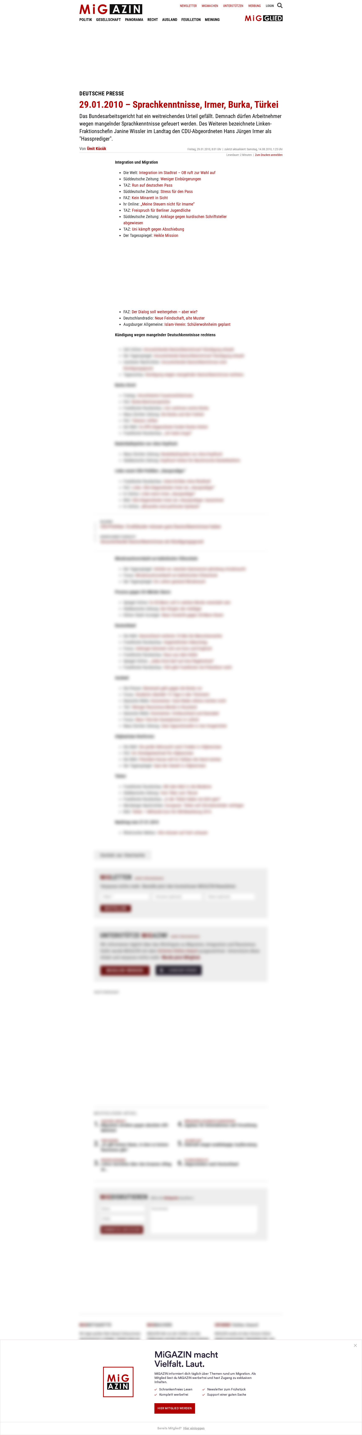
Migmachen (210, 6)
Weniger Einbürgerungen (180, 178)
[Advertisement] (181, 56)
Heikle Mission (166, 235)
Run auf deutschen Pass (152, 185)
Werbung (254, 6)
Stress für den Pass (176, 191)
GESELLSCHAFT (108, 19)
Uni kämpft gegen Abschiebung (158, 229)
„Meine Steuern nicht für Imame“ (168, 204)
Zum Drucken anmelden (269, 155)
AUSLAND (169, 19)
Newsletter (188, 6)
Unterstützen (233, 6)
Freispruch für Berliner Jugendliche (161, 210)
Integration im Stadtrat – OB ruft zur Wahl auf (177, 172)
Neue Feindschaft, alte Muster (180, 318)
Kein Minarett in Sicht (150, 197)
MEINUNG (212, 19)
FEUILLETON (191, 19)
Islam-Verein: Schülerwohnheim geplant (197, 324)
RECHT (152, 19)
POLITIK (85, 19)
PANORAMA (134, 19)
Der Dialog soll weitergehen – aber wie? (164, 311)
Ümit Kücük (96, 148)
